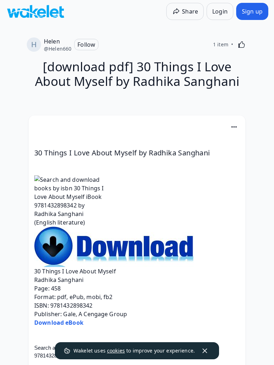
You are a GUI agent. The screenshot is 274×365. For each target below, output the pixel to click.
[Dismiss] (204, 350)
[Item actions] (234, 127)
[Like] (241, 44)
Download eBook (58, 323)
